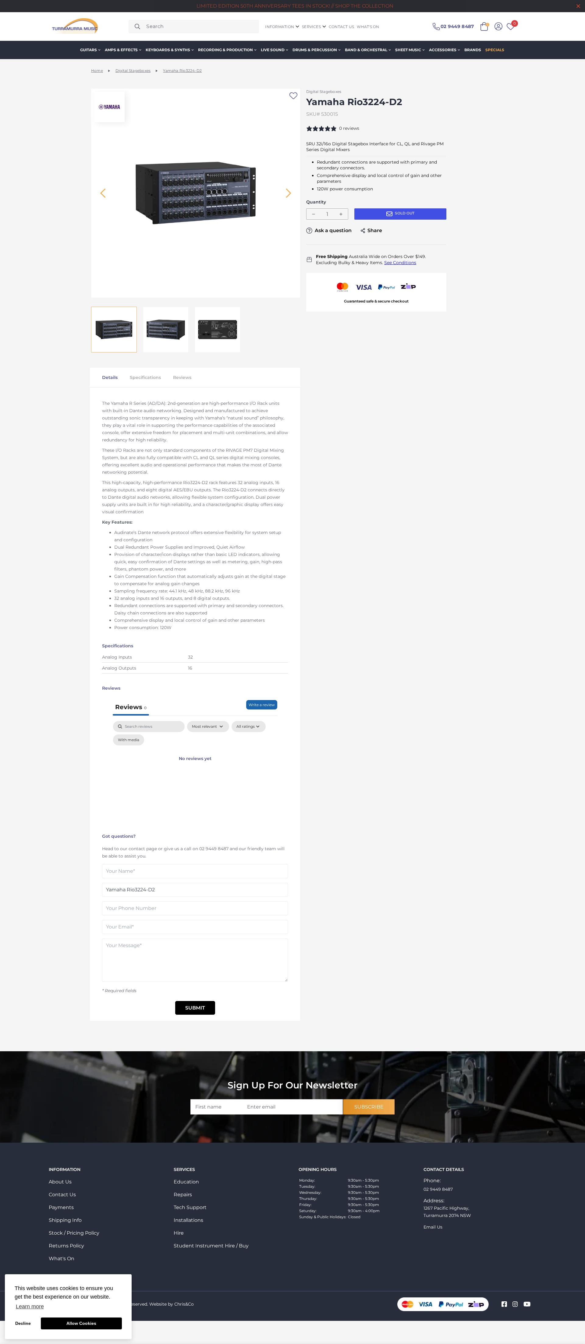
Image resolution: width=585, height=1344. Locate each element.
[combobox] (194, 26)
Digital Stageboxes (133, 70)
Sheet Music (408, 50)
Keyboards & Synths (168, 50)
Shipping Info (65, 1220)
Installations (188, 1220)
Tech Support (190, 1207)
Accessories (442, 50)
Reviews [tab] (131, 707)
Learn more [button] (30, 1306)
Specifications (145, 377)
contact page (143, 848)
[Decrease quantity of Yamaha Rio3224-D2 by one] (314, 214)
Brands (472, 50)
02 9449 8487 (214, 848)
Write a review (262, 704)
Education (186, 1182)
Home (97, 70)
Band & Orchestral (366, 50)
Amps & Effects (121, 50)
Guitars (88, 50)
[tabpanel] (195, 776)
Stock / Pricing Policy (74, 1233)
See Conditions (400, 262)
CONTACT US (341, 26)
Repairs (183, 1194)
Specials (494, 50)
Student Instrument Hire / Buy (211, 1246)
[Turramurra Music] (74, 26)
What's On (61, 1258)
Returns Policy (66, 1246)
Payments (61, 1207)
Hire (179, 1233)
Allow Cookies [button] (81, 1323)
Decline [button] (23, 1323)
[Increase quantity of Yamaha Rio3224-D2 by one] (341, 214)
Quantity (316, 202)
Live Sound (273, 50)
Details (110, 377)
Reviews (182, 377)
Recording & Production (225, 50)
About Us (60, 1182)
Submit (195, 1008)
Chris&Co (184, 1304)
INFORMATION (279, 26)
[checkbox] (128, 739)
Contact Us (62, 1194)
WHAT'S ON (368, 26)
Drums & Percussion (314, 50)
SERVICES (311, 26)
